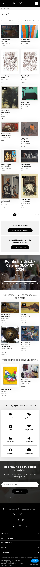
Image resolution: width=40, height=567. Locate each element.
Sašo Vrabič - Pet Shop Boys (30, 371)
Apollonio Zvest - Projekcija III (29, 129)
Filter (11, 20)
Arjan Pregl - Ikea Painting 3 (29, 31)
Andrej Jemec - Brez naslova (30, 333)
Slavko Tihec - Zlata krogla (10, 334)
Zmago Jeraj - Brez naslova (29, 93)
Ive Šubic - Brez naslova (30, 307)
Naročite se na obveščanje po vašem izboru (20, 498)
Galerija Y (20, 525)
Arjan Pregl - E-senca (10, 375)
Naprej (35, 214)
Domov (3, 8)
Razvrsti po (30, 20)
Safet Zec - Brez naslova (10, 97)
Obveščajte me (20, 247)
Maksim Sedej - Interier (10, 186)
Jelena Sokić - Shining (10, 31)
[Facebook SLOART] (18, 520)
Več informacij (33, 564)
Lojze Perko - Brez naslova (10, 307)
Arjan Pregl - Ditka (10, 62)
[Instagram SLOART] (23, 520)
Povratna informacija (20, 230)
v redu (35, 560)
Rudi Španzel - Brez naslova (29, 186)
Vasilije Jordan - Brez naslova (10, 127)
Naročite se (20, 491)
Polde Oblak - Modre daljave (10, 156)
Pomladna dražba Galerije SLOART (20, 283)
